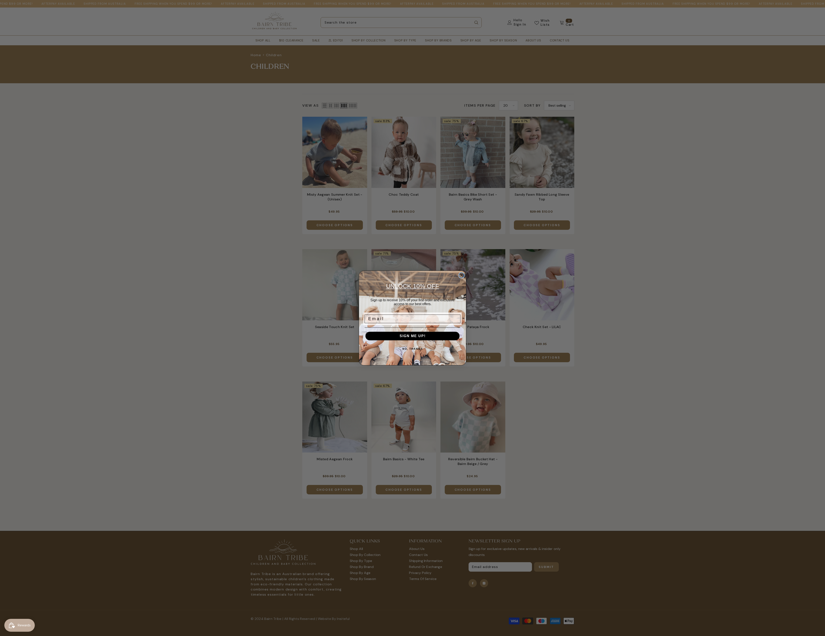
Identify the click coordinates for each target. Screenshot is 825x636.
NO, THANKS (412, 348)
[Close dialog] (461, 275)
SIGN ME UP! (413, 336)
